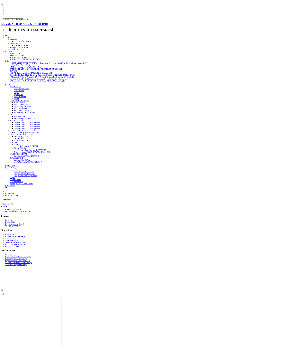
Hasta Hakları (10, 186)
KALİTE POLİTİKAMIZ (19, 57)
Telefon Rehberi (15, 180)
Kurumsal (8, 51)
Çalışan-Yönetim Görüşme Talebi (25, 176)
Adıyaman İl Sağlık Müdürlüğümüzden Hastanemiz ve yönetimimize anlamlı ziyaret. (39, 79)
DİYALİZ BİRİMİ (16, 158)
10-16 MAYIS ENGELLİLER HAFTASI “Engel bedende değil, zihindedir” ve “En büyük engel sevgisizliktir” (48, 63)
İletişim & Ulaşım (11, 168)
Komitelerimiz (19, 91)
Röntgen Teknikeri (20, 148)
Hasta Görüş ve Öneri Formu (24, 172)
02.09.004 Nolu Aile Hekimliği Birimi (27, 124)
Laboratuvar (18, 144)
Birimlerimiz (9, 85)
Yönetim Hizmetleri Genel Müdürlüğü (18, 263)
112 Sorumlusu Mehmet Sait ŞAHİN (27, 132)
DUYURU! (14, 71)
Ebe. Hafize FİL (19, 116)
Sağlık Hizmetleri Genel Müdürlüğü (17, 261)
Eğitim (16, 99)
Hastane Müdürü (15, 43)
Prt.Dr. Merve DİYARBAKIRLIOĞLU (28, 162)
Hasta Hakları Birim (21, 108)
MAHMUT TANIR (21, 45)
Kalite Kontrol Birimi (21, 105)
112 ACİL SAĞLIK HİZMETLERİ (22, 130)
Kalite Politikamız (20, 97)
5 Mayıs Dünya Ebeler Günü (20, 65)
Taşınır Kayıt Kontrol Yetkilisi (24, 112)
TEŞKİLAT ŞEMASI (17, 49)
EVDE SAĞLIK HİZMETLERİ (21, 134)
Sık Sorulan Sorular (16, 182)
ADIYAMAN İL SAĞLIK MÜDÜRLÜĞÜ (24, 24)
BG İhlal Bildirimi (11, 166)
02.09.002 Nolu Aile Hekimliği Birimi (27, 128)
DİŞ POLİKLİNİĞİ (17, 138)
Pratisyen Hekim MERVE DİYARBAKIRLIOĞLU (32, 152)
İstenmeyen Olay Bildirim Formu (21, 184)
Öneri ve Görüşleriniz (17, 170)
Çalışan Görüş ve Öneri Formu (24, 174)
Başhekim (13, 39)
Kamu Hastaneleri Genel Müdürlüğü (18, 257)
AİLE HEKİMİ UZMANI (19, 154)
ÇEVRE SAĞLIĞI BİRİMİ (19, 101)
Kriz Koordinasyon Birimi (23, 110)
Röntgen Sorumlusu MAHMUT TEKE (32, 150)
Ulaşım (12, 178)
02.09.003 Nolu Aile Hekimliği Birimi (27, 126)
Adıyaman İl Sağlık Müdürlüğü (16, 265)
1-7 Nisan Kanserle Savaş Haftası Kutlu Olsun (26, 67)
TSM (11, 114)
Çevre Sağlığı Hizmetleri (22, 107)
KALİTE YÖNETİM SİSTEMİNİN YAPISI (25, 59)
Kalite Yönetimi (15, 87)
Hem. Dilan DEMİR (21, 136)
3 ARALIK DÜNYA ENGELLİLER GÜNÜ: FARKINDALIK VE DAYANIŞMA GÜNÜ (42, 77)
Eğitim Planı (18, 95)
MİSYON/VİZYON (17, 55)
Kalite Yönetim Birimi (21, 89)
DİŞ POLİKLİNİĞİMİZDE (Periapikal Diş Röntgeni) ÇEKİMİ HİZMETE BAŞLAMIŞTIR (42, 75)
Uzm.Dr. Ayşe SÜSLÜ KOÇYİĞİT (26, 156)
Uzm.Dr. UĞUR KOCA (22, 41)
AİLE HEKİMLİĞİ (16, 120)
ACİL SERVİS (15, 142)
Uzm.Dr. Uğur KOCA (22, 160)
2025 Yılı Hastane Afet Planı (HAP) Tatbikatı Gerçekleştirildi (31, 73)
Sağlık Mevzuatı (15, 53)
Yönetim (8, 37)
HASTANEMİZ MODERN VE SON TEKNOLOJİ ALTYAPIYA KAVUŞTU (37, 81)
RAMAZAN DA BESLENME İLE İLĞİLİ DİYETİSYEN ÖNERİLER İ (36, 69)
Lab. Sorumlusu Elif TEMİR (28, 146)
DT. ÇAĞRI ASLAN (21, 140)
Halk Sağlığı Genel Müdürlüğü (16, 259)
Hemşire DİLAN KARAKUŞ (24, 118)
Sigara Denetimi (19, 103)
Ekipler (16, 93)
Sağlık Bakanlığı (11, 255)
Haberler (8, 61)
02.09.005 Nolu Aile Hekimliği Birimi (27, 122)
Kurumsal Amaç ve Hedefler (20, 47)
